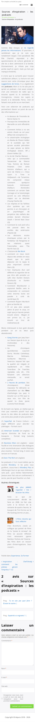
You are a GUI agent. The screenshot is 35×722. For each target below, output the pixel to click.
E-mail (4, 677)
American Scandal (11, 431)
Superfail (8, 421)
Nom (3, 668)
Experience (15, 556)
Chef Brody (27, 561)
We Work (21, 251)
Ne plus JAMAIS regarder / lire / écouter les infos (23, 490)
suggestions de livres (10, 84)
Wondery (12, 465)
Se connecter (24, 5)
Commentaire (6, 641)
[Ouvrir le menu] (32, 5)
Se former (25, 556)
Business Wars (10, 443)
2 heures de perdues (16, 383)
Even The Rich (9, 458)
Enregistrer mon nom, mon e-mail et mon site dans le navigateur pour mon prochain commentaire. (13, 698)
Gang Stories (12, 337)
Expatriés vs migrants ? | (17, 615)
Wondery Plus (25, 467)
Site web (4, 686)
